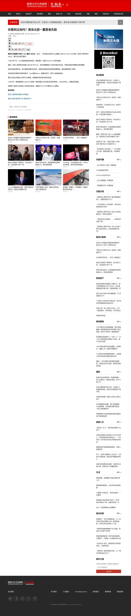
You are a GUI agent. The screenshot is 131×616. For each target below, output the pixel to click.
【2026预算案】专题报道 (104, 180)
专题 (88, 14)
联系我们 (96, 591)
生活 (68, 14)
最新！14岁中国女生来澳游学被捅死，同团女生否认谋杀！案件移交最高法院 (108, 363)
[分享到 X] (12, 44)
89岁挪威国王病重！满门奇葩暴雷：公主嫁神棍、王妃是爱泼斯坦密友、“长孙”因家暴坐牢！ (108, 406)
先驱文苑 (106, 14)
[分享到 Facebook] (9, 43)
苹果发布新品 (100, 315)
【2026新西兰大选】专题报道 (106, 165)
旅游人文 (59, 14)
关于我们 (54, 591)
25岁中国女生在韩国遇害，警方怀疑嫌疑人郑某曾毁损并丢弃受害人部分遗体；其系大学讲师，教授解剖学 (108, 329)
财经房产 (29, 14)
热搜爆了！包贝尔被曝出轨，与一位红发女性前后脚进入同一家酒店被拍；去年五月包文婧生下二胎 (108, 521)
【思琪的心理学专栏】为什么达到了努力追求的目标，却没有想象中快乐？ (108, 229)
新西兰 (18, 14)
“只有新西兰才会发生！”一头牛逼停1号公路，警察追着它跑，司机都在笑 (108, 151)
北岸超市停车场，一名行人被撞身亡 (108, 257)
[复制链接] (22, 43)
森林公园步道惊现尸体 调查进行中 (19, 98)
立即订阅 (108, 571)
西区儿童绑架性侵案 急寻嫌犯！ (19, 94)
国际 (49, 14)
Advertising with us (81, 591)
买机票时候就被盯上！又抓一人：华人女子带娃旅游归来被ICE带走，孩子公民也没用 (108, 339)
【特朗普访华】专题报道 (104, 185)
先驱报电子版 (118, 14)
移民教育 (40, 14)
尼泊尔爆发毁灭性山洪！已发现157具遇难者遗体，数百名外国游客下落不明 (53, 22)
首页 (9, 14)
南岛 (10, 36)
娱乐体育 (78, 14)
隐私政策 (120, 591)
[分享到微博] (16, 43)
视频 (96, 14)
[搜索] (67, 5)
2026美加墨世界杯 (102, 170)
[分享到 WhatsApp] (19, 43)
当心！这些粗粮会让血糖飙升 (106, 507)
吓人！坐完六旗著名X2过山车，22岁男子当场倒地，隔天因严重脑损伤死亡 (108, 457)
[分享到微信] (9, 41)
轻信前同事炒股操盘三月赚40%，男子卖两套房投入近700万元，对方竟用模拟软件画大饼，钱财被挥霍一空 (108, 286)
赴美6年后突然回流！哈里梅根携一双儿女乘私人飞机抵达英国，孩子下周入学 (108, 380)
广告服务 (66, 591)
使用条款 (108, 591)
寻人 (14, 36)
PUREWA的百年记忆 (103, 175)
